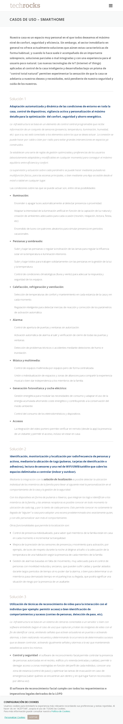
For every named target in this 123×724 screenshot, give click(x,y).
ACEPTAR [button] (33, 717)
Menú (110, 5)
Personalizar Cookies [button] (14, 717)
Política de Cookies (60, 711)
